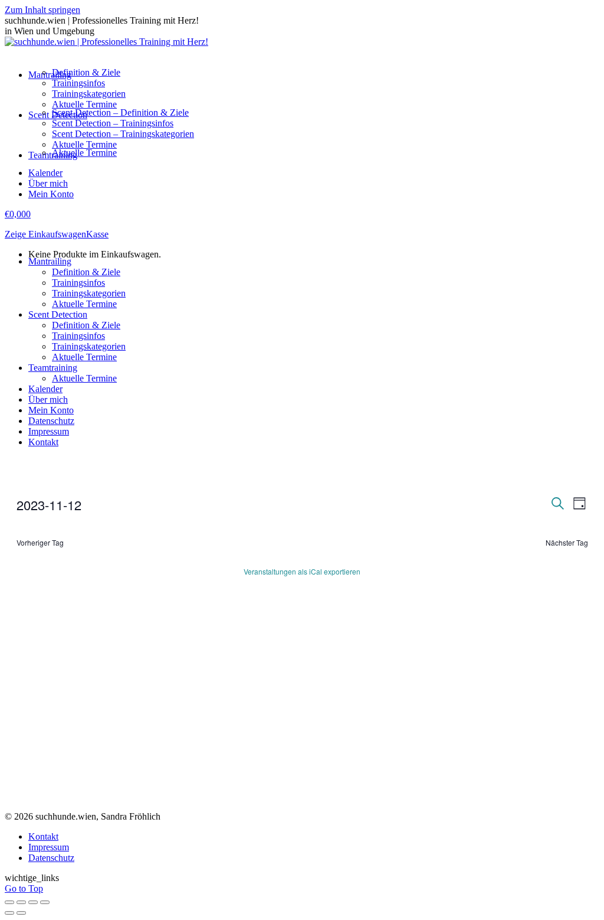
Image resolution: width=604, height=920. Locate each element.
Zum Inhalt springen (42, 10)
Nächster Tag (567, 542)
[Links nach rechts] (21, 913)
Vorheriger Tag (40, 542)
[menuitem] (49, 75)
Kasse (97, 234)
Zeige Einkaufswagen (45, 234)
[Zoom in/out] (45, 902)
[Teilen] (21, 902)
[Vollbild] (33, 902)
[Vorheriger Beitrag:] (9, 913)
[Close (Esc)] (9, 902)
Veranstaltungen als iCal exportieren (302, 571)
